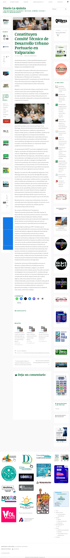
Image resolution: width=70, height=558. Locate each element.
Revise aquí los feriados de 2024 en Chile (62, 176)
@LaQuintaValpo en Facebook (60, 416)
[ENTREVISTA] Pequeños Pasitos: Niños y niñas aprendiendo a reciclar (63, 98)
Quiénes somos (14, 2)
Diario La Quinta (14, 8)
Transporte (46, 353)
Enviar (7, 121)
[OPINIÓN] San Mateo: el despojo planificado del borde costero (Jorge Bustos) (32, 336)
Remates (60, 531)
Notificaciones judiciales (63, 530)
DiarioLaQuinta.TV (38, 2)
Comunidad (24, 546)
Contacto (60, 2)
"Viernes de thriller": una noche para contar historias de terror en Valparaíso (63, 141)
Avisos (50, 2)
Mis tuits (57, 408)
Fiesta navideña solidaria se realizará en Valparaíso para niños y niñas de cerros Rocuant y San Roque (23, 362)
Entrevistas (60, 523)
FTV (58, 526)
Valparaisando (5, 553)
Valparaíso (18, 18)
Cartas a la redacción (62, 521)
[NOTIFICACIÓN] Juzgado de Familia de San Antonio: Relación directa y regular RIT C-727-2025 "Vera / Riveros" (63, 166)
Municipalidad (38, 353)
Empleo (32, 353)
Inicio (4, 2)
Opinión (26, 2)
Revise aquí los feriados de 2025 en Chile (62, 133)
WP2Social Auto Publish (29, 557)
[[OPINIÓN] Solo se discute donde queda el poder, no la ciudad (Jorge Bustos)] (44, 329)
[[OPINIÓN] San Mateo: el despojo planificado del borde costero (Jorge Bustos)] (32, 329)
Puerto (42, 353)
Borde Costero (28, 353)
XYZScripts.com (42, 557)
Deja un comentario (30, 55)
